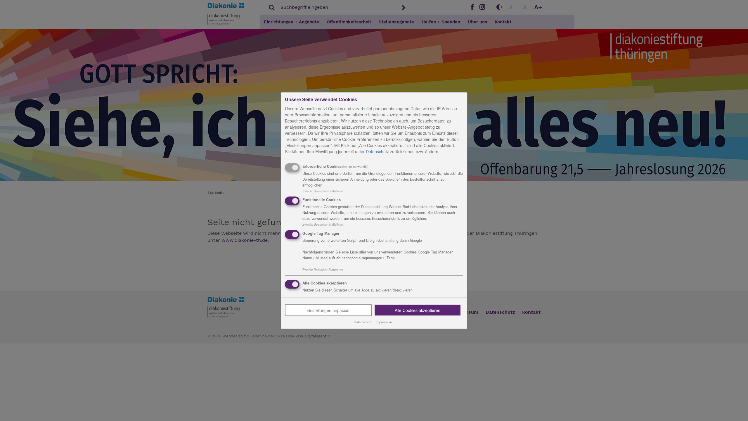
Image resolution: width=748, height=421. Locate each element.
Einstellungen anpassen (329, 310)
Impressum (384, 322)
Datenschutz (377, 151)
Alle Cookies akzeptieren (417, 310)
